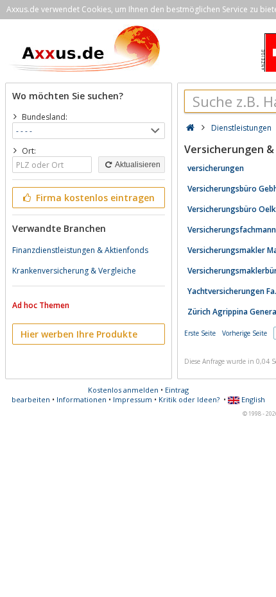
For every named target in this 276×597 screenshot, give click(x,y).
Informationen (81, 399)
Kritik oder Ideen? (189, 399)
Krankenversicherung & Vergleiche (74, 270)
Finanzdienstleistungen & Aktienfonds (80, 250)
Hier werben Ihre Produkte (79, 334)
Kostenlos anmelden (123, 390)
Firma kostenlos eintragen (94, 198)
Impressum (132, 399)
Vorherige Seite (244, 333)
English (252, 399)
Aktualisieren (137, 164)
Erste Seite (200, 333)
